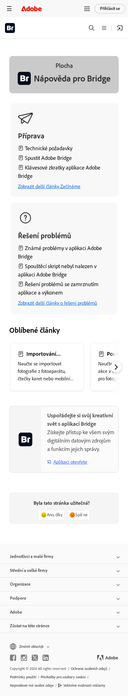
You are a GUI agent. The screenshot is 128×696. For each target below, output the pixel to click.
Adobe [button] (16, 612)
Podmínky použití (23, 677)
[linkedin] (46, 658)
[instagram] (24, 658)
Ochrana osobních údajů (89, 668)
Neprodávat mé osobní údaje (32, 685)
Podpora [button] (18, 598)
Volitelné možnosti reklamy (84, 685)
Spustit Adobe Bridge (48, 158)
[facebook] (13, 658)
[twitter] (35, 658)
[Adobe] (31, 8)
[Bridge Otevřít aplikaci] (120, 28)
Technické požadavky (48, 148)
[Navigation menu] (9, 8)
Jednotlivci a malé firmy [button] (31, 556)
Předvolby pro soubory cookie (63, 677)
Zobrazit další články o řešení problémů (57, 303)
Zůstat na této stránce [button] (29, 626)
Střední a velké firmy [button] (29, 570)
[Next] (116, 367)
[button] (87, 9)
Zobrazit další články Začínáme (49, 186)
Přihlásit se (110, 8)
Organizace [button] (20, 584)
